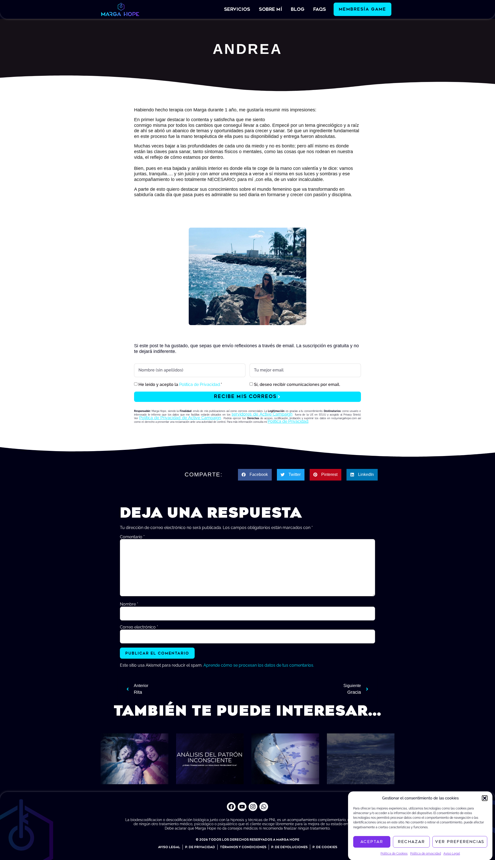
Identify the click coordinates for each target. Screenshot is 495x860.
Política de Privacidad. (200, 384)
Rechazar (411, 841)
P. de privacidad (200, 847)
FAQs (319, 9)
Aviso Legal (451, 853)
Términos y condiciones (243, 847)
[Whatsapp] (263, 806)
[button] (484, 798)
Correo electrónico (139, 627)
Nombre (129, 604)
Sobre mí (270, 9)
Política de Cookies (394, 853)
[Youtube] (242, 806)
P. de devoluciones (289, 847)
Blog (297, 9)
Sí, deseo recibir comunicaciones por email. (297, 384)
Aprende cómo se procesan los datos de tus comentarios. (258, 665)
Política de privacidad (425, 853)
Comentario (132, 537)
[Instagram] (253, 806)
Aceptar (371, 841)
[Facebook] (231, 806)
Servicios (237, 9)
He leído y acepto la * (180, 384)
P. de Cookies (324, 847)
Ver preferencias (459, 841)
